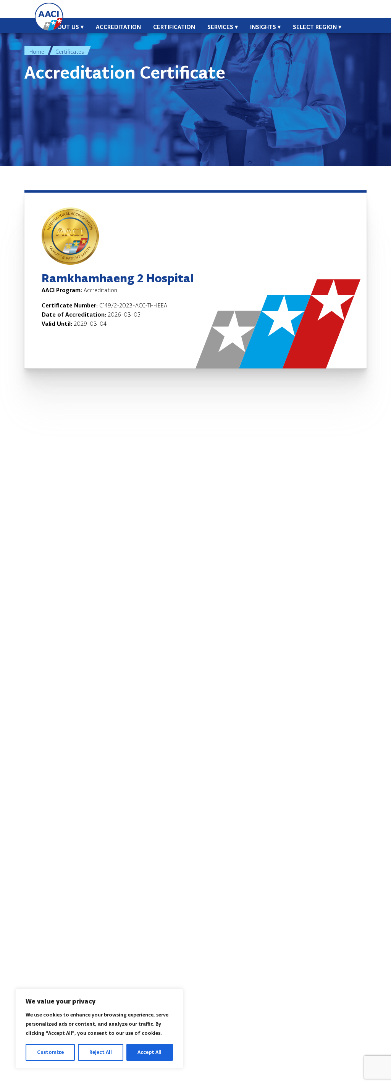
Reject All (100, 1052)
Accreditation (118, 27)
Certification (174, 27)
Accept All (149, 1052)
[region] (99, 1029)
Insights (263, 27)
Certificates (69, 51)
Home (36, 51)
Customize (50, 1052)
